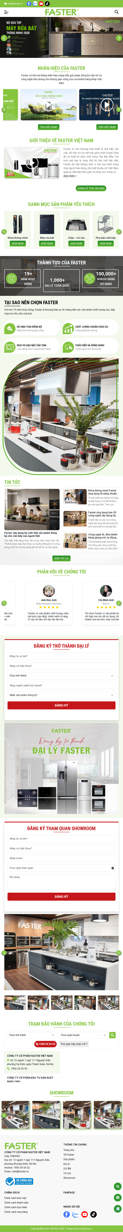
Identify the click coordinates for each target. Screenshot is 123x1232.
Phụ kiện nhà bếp (47, 237)
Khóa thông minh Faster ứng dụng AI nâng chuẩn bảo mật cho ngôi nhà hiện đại (102, 495)
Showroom (69, 1177)
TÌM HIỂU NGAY (32, 127)
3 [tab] (66, 56)
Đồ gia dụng (76, 237)
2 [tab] (62, 56)
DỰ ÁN (67, 1168)
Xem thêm (69, 175)
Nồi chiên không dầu (105, 239)
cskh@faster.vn (15, 3)
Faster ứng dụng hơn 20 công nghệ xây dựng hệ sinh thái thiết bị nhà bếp (102, 515)
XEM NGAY (18, 243)
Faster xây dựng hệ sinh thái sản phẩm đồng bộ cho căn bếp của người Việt (30, 534)
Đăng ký (61, 705)
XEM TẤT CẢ (61, 558)
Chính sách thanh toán (16, 1202)
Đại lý (66, 1163)
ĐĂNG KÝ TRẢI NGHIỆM (91, 188)
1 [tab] (57, 56)
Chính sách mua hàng (16, 1211)
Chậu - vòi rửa (17, 237)
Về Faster (68, 1154)
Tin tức (67, 1173)
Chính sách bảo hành (15, 1207)
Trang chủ (68, 1150)
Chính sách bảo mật (15, 1198)
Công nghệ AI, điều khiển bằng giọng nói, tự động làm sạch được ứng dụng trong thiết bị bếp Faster (103, 539)
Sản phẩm (69, 1159)
